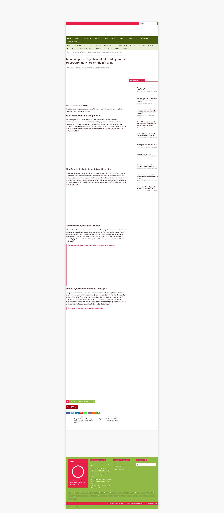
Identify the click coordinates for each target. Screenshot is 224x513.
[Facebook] (68, 413)
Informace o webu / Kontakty (115, 503)
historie (110, 496)
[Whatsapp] (85, 413)
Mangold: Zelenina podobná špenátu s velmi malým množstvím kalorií (147, 176)
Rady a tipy (132, 38)
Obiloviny (133, 45)
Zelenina (98, 45)
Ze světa (125, 48)
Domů (69, 38)
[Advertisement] (112, 11)
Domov (122, 38)
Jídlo (95, 492)
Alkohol (146, 496)
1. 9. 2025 (140, 137)
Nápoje (117, 48)
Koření (110, 48)
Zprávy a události (87, 67)
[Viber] (90, 413)
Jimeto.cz (79, 507)
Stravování (103, 496)
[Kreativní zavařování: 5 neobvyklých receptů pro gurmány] (132, 156)
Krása (106, 38)
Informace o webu (117, 464)
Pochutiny (151, 45)
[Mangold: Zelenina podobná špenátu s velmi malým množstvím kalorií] (132, 176)
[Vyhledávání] (148, 23)
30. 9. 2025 (140, 127)
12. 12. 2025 (141, 103)
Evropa (106, 492)
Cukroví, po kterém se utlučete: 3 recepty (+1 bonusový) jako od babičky (147, 100)
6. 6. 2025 (140, 168)
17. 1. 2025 (140, 180)
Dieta (100, 492)
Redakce (78, 67)
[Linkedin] (77, 413)
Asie (131, 492)
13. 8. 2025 (140, 147)
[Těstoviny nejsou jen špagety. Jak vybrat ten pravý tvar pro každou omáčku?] (132, 111)
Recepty (77, 38)
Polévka (123, 496)
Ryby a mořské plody (79, 45)
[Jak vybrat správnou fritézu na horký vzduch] (132, 89)
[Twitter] (72, 413)
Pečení (97, 496)
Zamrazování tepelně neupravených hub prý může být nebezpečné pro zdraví (91, 245)
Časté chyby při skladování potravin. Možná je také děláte (85, 308)
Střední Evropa (72, 496)
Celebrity (87, 38)
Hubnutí (97, 38)
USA (93, 401)
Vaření (91, 496)
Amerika (73, 401)
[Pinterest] (81, 413)
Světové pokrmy (73, 42)
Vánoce (80, 496)
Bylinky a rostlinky (85, 48)
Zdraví (113, 38)
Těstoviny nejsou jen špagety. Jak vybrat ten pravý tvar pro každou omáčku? (147, 111)
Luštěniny (142, 45)
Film (141, 496)
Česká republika (151, 492)
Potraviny (117, 496)
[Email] (98, 413)
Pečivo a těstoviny (122, 45)
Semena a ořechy (72, 48)
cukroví (129, 496)
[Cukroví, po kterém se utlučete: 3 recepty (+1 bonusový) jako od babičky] (132, 100)
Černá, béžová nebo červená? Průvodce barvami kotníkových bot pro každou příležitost (146, 123)
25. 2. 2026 (140, 91)
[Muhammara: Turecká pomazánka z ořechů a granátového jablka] (132, 188)
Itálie (75, 499)
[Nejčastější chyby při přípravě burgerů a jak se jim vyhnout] (132, 135)
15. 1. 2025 (140, 190)
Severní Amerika (84, 401)
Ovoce (90, 45)
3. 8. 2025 (140, 157)
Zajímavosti (144, 38)
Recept (119, 492)
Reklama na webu (117, 466)
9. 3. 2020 (70, 67)
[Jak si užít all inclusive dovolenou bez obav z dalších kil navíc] (132, 166)
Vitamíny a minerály (99, 48)
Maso (68, 45)
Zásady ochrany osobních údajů (121, 469)
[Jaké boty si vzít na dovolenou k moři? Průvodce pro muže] (132, 146)
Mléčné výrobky (108, 45)
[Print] (94, 413)
